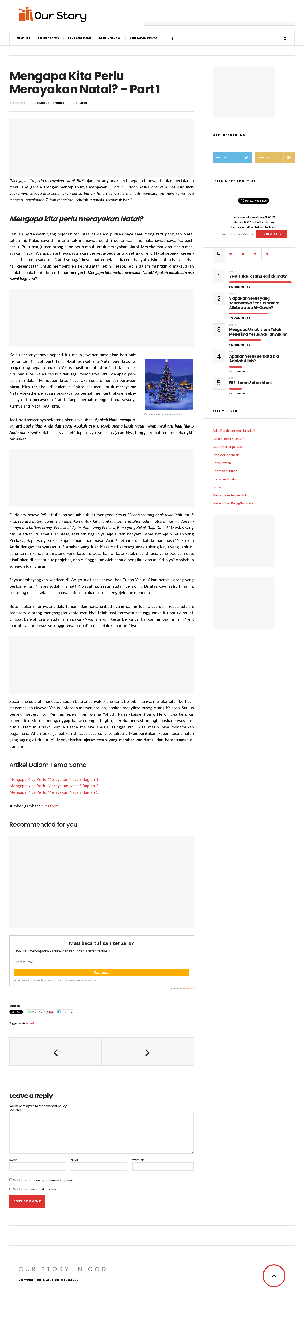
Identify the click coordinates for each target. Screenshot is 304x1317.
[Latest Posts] (243, 254)
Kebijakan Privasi (143, 38)
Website (138, 1160)
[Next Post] (148, 1051)
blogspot (49, 805)
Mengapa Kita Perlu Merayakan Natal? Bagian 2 (53, 785)
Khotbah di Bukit (225, 471)
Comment (17, 1109)
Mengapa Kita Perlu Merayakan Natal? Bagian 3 (53, 792)
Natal (30, 1023)
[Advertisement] (219, 15)
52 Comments (239, 393)
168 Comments (239, 318)
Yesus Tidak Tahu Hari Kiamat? (258, 276)
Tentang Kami (79, 38)
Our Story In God (63, 1269)
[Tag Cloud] (267, 254)
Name (13, 1160)
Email (75, 1160)
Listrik (217, 487)
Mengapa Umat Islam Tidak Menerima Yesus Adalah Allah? (258, 332)
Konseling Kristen (225, 479)
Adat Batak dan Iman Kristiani (234, 430)
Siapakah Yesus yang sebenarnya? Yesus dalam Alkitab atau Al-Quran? (254, 303)
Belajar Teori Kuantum (228, 438)
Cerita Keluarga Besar (228, 447)
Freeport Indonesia (226, 455)
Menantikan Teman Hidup (231, 495)
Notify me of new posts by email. (36, 1189)
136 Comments (239, 345)
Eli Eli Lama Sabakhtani (250, 383)
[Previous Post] (56, 1051)
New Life (23, 38)
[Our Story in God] (53, 14)
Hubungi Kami (110, 38)
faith (233, 271)
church (81, 102)
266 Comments (239, 287)
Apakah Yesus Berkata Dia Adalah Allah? (254, 359)
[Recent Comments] (255, 254)
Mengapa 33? (48, 38)
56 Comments (239, 371)
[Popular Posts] (219, 254)
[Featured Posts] (231, 254)
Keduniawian (222, 463)
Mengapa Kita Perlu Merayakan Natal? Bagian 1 (53, 779)
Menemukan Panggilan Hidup (234, 503)
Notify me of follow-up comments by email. (43, 1180)
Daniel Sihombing (50, 102)
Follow (221, 157)
